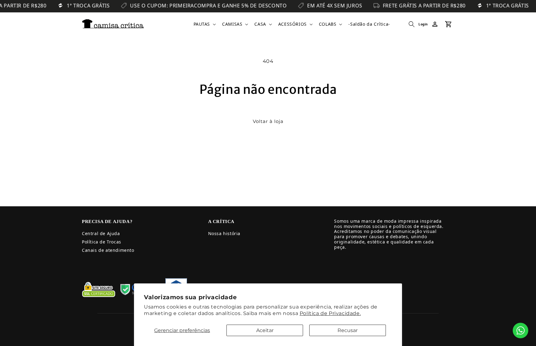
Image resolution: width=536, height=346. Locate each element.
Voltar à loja (268, 121)
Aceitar (265, 330)
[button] (204, 24)
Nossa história (224, 233)
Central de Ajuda (101, 233)
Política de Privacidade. (330, 313)
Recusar (347, 330)
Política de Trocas (101, 242)
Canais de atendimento (108, 250)
